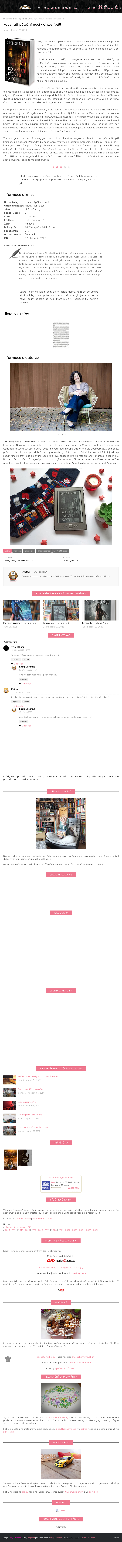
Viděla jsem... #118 (27, 1102)
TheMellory (17, 646)
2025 (88, 1230)
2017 (33, 1230)
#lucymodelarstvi (74, 1491)
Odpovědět (16, 659)
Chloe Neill (29, 551)
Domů (116, 1537)
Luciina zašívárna (87, 1537)
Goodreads (38, 1218)
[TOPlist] (61, 1510)
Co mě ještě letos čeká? (30, 1115)
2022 (67, 1230)
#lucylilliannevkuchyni (83, 1356)
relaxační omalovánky (56, 1417)
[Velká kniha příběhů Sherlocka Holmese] (25, 1165)
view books (76, 1191)
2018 (40, 1230)
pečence (60, 1368)
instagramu (79, 1273)
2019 (47, 1230)
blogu (25, 1491)
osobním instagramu (80, 1362)
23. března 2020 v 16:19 (28, 670)
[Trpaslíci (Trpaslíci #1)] (10, 1169)
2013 (7, 1230)
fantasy (17, 551)
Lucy (53, 1182)
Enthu (14, 689)
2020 (54, 1230)
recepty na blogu (46, 1356)
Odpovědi (19, 663)
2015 (20, 1230)
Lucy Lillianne (39, 572)
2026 (95, 1230)
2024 (81, 1230)
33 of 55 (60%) (73, 1188)
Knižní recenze (43, 551)
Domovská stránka (11, 19)
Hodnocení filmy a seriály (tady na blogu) (61, 1267)
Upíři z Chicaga (28, 19)
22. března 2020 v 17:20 (20, 650)
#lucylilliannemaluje (66, 1428)
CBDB (49, 1218)
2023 (74, 1230)
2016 (27, 1230)
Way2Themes (15, 1537)
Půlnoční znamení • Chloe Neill (19, 623)
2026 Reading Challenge (61, 1177)
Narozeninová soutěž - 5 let (33, 1127)
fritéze (71, 1368)
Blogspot (31, 1537)
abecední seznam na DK (18, 1227)
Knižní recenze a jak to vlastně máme (38, 1076)
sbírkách (93, 1491)
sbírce (84, 1428)
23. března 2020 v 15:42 (20, 692)
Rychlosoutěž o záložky (30, 1089)
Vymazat (25, 659)
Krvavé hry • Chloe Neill (95, 623)
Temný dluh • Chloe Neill (56, 623)
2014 (14, 1230)
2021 (60, 1230)
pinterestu (8, 1431)
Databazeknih (23, 1218)
